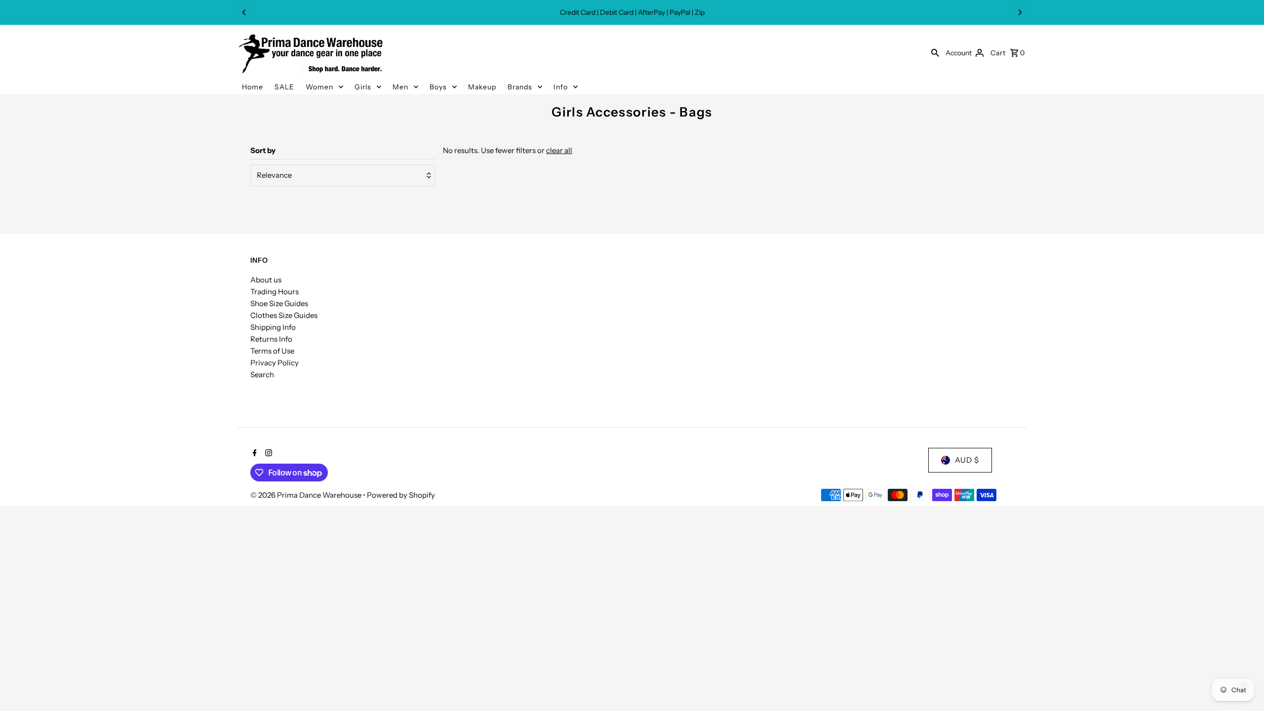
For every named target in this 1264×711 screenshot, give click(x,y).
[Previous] (244, 12)
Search (262, 374)
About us (265, 279)
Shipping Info (273, 327)
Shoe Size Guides (279, 303)
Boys (438, 86)
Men (400, 86)
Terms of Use (272, 351)
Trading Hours (274, 291)
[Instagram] (267, 454)
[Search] (935, 52)
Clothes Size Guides (283, 315)
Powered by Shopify (401, 495)
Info (560, 86)
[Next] (1019, 12)
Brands (520, 86)
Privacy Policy (274, 362)
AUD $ (967, 460)
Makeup (482, 86)
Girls (363, 86)
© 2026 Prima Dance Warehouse (306, 495)
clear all (559, 150)
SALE (284, 86)
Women (319, 86)
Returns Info (271, 339)
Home (252, 86)
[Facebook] (253, 454)
